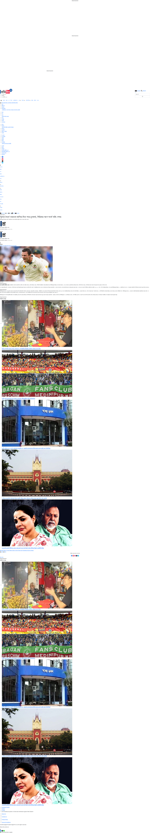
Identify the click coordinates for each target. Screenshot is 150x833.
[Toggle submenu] (0, 184)
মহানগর (4, 100)
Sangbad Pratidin (6, 807)
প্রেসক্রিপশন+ (15, 100)
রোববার (3, 145)
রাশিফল (35, 100)
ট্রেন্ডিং (3, 137)
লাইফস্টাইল (28, 100)
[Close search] (135, 92)
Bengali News (3, 550)
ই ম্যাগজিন (3, 136)
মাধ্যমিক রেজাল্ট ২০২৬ (5, 150)
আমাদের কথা (4, 143)
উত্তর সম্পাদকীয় (8, 143)
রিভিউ (6, 127)
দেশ (9, 100)
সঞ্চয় (38, 100)
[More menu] (149, 100)
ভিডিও (3, 140)
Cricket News (9, 550)
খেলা (19, 100)
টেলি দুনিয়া (11, 127)
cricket (3, 810)
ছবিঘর (32, 100)
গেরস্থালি (18, 109)
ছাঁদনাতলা (3, 154)
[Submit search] (142, 96)
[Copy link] (1, 231)
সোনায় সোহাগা (4, 152)
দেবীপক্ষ (3, 148)
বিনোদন (23, 100)
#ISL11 (3, 105)
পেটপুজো (12, 109)
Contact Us (4, 816)
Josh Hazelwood (24, 550)
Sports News (31, 550)
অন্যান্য (7, 116)
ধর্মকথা (3, 120)
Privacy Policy (5, 819)
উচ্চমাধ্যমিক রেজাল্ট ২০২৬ (6, 151)
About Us (4, 814)
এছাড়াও (1, 210)
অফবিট (3, 119)
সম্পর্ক (7, 109)
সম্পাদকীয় (3, 142)
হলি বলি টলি (3, 127)
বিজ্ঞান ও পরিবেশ (4, 131)
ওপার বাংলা (3, 122)
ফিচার (3, 147)
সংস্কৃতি (9, 127)
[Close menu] (0, 165)
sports (3, 808)
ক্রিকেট (3, 116)
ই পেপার (3, 135)
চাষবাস (3, 132)
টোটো (16, 109)
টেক (14, 109)
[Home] (6, 91)
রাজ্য (6, 100)
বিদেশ (11, 100)
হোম (2, 104)
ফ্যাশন (10, 109)
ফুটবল (5, 116)
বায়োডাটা (3, 130)
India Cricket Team (16, 550)
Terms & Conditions (6, 822)
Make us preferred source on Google (8, 245)
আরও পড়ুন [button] (2, 557)
